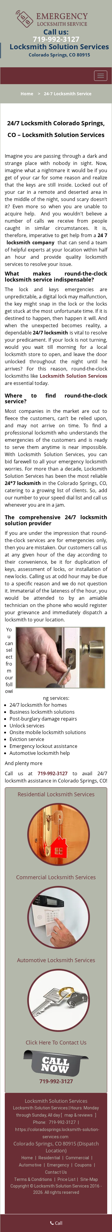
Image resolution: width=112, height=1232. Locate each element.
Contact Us (56, 1172)
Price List (67, 1179)
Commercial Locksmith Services (56, 877)
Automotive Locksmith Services (56, 960)
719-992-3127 (56, 39)
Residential (49, 1157)
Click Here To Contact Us (56, 1042)
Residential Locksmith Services (56, 794)
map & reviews (79, 1115)
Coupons (83, 1165)
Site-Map (89, 1179)
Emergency (58, 1165)
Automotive (30, 1165)
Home (27, 93)
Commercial (77, 1157)
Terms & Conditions (33, 1179)
